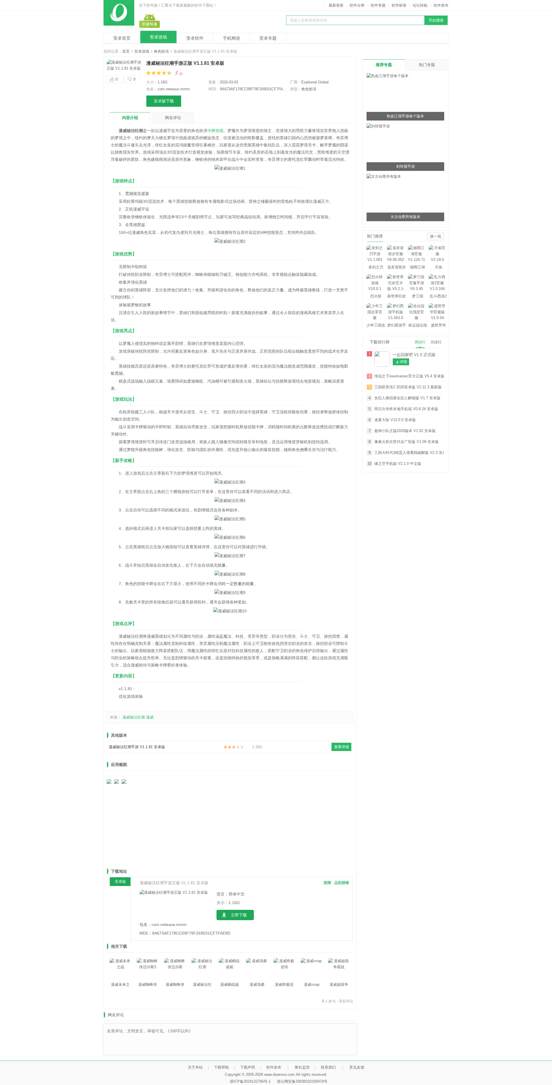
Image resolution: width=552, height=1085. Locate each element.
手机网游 (231, 38)
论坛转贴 (420, 5)
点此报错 (341, 882)
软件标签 (399, 5)
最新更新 (336, 5)
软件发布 (441, 5)
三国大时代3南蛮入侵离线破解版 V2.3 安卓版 (409, 452)
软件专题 (378, 5)
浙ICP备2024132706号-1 (250, 1081)
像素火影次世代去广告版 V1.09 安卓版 (406, 442)
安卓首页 (122, 38)
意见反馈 (356, 1067)
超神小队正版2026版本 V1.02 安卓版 (405, 431)
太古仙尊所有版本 (405, 217)
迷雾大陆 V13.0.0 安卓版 (395, 420)
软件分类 (357, 5)
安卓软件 (195, 38)
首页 (126, 51)
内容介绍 (130, 117)
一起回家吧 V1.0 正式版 (414, 354)
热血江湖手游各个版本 (405, 116)
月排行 (436, 342)
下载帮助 (221, 1067)
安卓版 (120, 881)
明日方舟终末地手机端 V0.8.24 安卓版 (406, 409)
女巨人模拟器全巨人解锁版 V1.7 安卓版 (407, 398)
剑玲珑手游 (405, 166)
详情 (403, 362)
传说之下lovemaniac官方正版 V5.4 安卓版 (409, 376)
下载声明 (247, 1067)
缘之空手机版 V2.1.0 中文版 (397, 463)
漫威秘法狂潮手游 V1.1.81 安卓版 (137, 747)
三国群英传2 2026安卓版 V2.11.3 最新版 (408, 387)
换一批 (435, 236)
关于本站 (195, 1067)
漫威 (150, 717)
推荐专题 (384, 64)
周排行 (420, 342)
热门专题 (427, 64)
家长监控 (302, 1067)
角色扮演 (161, 51)
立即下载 (239, 915)
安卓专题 (268, 38)
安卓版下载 (164, 101)
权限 (327, 882)
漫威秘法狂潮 (133, 717)
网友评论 (173, 117)
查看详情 (341, 747)
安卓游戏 (158, 37)
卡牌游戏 (215, 130)
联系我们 (328, 1067)
